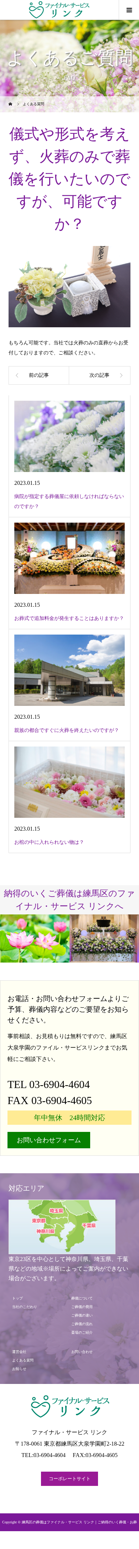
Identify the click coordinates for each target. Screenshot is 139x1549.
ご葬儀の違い (82, 1315)
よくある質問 (23, 1360)
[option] (35, 938)
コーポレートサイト (70, 1478)
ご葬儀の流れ (83, 1324)
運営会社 (19, 1352)
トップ (17, 1298)
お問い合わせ (82, 1352)
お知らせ (19, 1369)
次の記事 (99, 375)
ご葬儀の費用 (82, 1307)
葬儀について (82, 1298)
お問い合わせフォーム (49, 1140)
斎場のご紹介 (83, 1332)
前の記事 (39, 375)
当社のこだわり (26, 1307)
